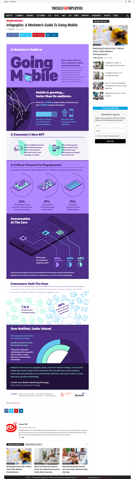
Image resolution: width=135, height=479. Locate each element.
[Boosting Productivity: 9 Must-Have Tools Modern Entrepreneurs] (19, 456)
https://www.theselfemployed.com (27, 427)
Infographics (96, 15)
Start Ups (9, 15)
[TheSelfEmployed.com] (67, 9)
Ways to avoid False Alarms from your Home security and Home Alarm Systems (47, 469)
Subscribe (110, 141)
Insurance (30, 15)
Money (76, 15)
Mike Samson (98, 58)
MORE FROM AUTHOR (33, 444)
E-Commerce (19, 15)
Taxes (63, 15)
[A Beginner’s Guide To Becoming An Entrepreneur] (98, 65)
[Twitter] (129, 1)
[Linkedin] (21, 411)
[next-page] (88, 444)
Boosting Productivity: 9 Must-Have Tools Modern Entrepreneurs (19, 469)
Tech (49, 15)
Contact (13, 1)
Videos (116, 15)
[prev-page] (85, 444)
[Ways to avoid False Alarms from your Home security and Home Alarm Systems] (47, 456)
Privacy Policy (82, 477)
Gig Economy (41, 15)
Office (57, 15)
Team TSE (11, 29)
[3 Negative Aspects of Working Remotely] (98, 75)
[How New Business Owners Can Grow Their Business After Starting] (75, 456)
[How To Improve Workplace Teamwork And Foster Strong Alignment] (98, 86)
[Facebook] (126, 1)
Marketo (16, 403)
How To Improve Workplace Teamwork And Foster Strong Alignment (116, 85)
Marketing (85, 15)
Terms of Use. (105, 477)
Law (70, 15)
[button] (127, 15)
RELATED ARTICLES (15, 444)
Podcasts (107, 15)
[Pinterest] (16, 411)
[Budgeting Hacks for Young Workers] (98, 96)
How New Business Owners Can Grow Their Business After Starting (75, 469)
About (6, 1)
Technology (18, 20)
